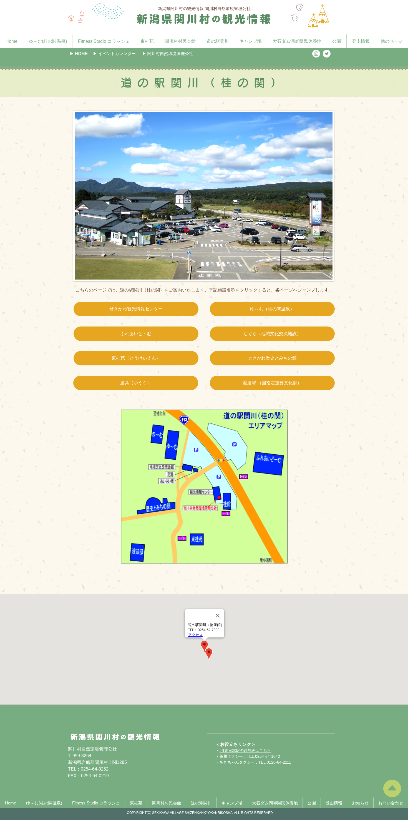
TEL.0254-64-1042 (263, 756)
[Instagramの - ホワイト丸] (316, 54)
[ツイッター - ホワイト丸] (327, 54)
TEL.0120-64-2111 (274, 762)
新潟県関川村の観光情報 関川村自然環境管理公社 (204, 8)
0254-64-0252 (95, 769)
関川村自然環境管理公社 (92, 749)
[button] (114, 53)
